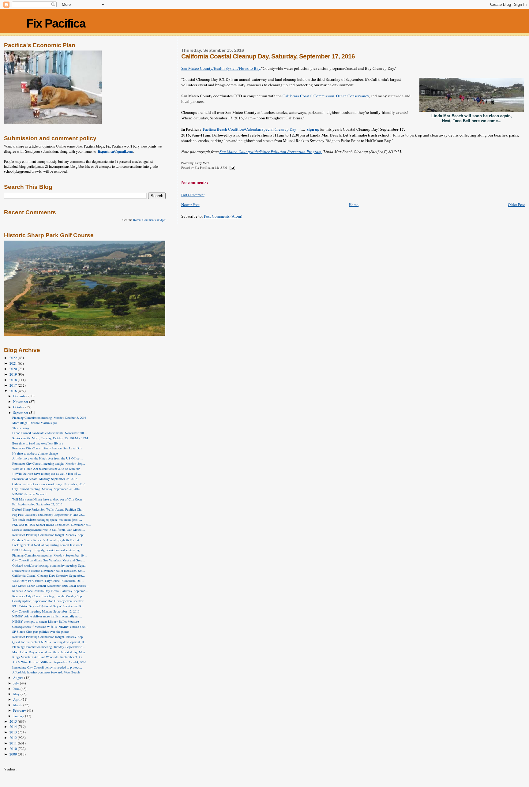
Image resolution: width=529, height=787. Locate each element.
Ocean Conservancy (352, 96)
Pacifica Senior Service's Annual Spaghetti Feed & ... (47, 540)
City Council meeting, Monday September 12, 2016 (45, 611)
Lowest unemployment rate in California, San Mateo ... (48, 529)
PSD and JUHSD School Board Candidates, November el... (51, 525)
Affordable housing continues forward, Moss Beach (46, 672)
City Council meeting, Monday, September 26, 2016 (46, 489)
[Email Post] (232, 167)
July (16, 683)
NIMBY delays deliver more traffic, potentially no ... (47, 616)
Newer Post (190, 204)
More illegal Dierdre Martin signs (34, 423)
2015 (13, 721)
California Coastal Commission (308, 96)
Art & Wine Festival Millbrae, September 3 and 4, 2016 (49, 662)
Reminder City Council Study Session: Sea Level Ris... (48, 448)
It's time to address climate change (35, 453)
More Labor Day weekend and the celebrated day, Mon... (50, 652)
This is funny (20, 428)
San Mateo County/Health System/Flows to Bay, (221, 68)
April (17, 699)
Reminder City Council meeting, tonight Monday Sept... (48, 596)
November (21, 401)
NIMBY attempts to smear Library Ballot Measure (45, 621)
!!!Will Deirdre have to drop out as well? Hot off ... (46, 473)
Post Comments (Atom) (223, 216)
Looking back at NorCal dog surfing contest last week (47, 545)
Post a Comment (192, 195)
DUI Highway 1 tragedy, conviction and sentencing (46, 550)
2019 (13, 374)
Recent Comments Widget (149, 220)
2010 (13, 748)
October (19, 407)
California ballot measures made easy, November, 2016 (48, 484)
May (17, 693)
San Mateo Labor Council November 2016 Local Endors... (50, 585)
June (17, 688)
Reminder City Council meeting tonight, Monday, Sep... (48, 463)
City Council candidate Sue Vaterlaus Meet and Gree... (48, 560)
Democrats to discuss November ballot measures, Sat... (48, 570)
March (18, 705)
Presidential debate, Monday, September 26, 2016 (44, 479)
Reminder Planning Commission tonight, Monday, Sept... (49, 535)
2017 (13, 385)
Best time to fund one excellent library (37, 443)
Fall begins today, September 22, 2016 (37, 504)
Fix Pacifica (55, 23)
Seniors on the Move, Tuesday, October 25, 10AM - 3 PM (50, 438)
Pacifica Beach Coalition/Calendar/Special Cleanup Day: (250, 129)
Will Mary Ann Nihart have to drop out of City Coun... (48, 499)
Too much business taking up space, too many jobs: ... (47, 519)
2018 (13, 379)
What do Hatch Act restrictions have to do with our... (47, 469)
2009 (13, 754)
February (20, 710)
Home (353, 204)
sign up (313, 129)
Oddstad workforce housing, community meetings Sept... (49, 565)
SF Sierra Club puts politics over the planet (40, 631)
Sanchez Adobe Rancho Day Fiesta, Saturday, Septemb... (50, 591)
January (19, 716)
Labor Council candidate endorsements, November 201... (49, 433)
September (21, 412)
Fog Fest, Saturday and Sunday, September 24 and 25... (48, 514)
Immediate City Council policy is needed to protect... (47, 667)
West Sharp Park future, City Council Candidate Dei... (48, 581)
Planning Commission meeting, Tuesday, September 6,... (49, 647)
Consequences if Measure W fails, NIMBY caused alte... (50, 626)
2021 (13, 363)
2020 (13, 368)
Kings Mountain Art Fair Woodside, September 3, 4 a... (48, 657)
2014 (13, 726)
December (20, 396)
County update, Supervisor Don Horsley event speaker (48, 601)
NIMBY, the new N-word (29, 494)
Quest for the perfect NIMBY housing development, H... (49, 642)
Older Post (516, 204)
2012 (13, 737)
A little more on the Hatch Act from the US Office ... (47, 458)
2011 (13, 743)
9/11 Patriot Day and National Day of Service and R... (48, 606)
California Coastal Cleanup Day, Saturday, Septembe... (48, 575)
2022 (13, 357)
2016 (13, 390)
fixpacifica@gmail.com (115, 151)
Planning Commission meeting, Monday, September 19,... (49, 555)
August (18, 677)
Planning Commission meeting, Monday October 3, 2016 (49, 417)
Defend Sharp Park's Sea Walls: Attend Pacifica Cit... (48, 509)
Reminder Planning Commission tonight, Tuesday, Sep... (48, 637)
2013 (13, 732)
